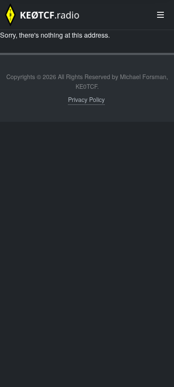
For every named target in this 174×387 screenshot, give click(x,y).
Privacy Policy (86, 99)
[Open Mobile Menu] (160, 14)
